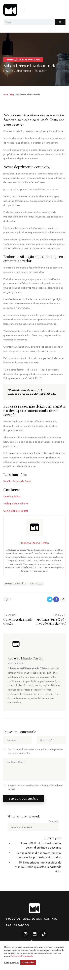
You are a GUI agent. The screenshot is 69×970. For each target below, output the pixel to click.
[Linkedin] (34, 934)
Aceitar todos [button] (28, 962)
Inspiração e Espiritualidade (23, 59)
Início (5, 94)
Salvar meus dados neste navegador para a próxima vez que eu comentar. (35, 751)
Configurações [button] (11, 962)
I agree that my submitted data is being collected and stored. (35, 787)
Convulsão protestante (15, 510)
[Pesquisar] (60, 22)
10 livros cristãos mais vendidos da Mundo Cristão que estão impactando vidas (38, 866)
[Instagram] (25, 934)
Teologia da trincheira (15, 503)
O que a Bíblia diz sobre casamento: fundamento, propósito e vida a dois (39, 855)
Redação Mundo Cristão (25, 658)
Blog (12, 94)
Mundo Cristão (15, 583)
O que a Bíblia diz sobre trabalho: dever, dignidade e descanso (40, 845)
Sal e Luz (36, 583)
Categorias (53, 821)
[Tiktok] (43, 934)
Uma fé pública (11, 496)
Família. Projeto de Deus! (17, 481)
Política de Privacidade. (21, 955)
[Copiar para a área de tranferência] (63, 599)
